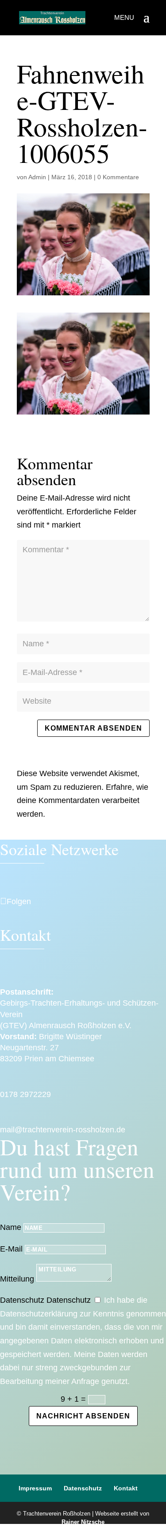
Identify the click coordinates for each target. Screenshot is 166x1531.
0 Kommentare (118, 177)
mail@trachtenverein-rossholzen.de (62, 1129)
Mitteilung (17, 1279)
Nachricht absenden (83, 1416)
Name (10, 1227)
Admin (37, 177)
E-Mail (11, 1248)
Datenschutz (22, 1300)
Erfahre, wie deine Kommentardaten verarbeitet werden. (82, 800)
